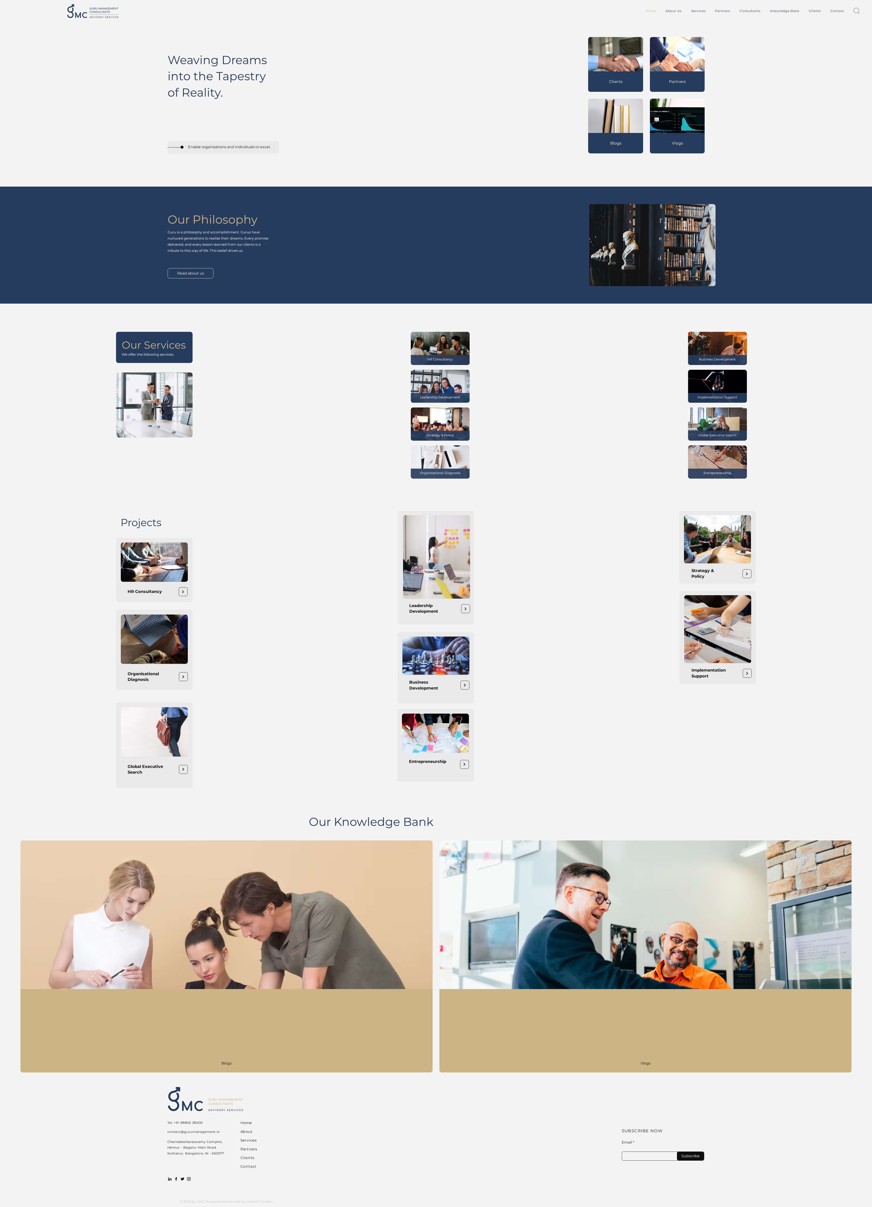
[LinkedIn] (169, 1179)
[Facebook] (176, 1179)
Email (627, 1142)
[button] (698, 11)
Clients (247, 1158)
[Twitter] (182, 1179)
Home (246, 1123)
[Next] (183, 591)
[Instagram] (188, 1179)
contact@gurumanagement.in (193, 1132)
